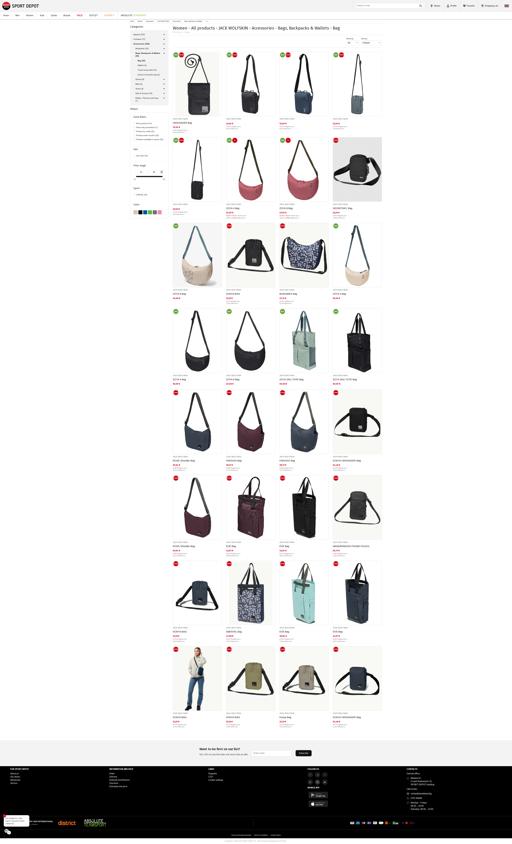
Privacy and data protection (241, 835)
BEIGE (135, 212)
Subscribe (303, 753)
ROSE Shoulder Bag (184, 460)
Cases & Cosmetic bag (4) (149, 75)
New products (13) (144, 123)
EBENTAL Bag (234, 631)
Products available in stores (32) (149, 139)
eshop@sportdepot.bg (421, 793)
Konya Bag (285, 717)
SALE (80, 15)
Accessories (177, 21)
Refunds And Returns (119, 780)
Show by (353, 38)
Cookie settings (215, 780)
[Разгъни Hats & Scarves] (164, 93)
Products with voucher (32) (147, 135)
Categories (136, 26)
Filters (134, 109)
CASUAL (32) (141, 195)
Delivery (113, 777)
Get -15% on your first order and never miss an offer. (223, 751)
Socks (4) (139, 89)
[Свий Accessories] (164, 44)
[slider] (134, 176)
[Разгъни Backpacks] (164, 48)
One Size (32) (142, 156)
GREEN (150, 212)
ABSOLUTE (133, 15)
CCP (210, 777)
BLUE (145, 212)
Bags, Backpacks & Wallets (193, 21)
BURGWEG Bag (288, 294)
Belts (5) (139, 84)
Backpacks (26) (142, 48)
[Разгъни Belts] (164, 84)
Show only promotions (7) (147, 127)
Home (6, 15)
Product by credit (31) (145, 131)
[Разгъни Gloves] (164, 79)
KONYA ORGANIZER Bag (347, 460)
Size (135, 149)
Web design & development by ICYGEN (271, 841)
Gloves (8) (139, 79)
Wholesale (15, 780)
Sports (54, 15)
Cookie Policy (276, 835)
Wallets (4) (142, 65)
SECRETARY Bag (342, 208)
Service (13, 783)
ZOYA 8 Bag (286, 208)
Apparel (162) (139, 34)
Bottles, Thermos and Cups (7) (147, 99)
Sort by (364, 39)
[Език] (506, 6)
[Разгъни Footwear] (164, 39)
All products (150, 21)
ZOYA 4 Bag (232, 208)
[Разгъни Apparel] (164, 34)
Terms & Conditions (261, 835)
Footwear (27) (139, 39)
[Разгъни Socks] (164, 89)
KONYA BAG (233, 294)
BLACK (140, 212)
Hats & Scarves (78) (143, 93)
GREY (155, 212)
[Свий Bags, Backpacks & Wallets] (164, 53)
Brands (66, 15)
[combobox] (390, 5)
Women (29, 15)
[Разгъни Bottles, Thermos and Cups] (164, 98)
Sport (136, 188)
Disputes (212, 773)
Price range (139, 165)
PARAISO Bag (234, 460)
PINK (159, 212)
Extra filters (139, 116)
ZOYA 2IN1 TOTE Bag (291, 379)
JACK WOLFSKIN (163, 21)
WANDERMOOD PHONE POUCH (351, 546)
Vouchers (113, 783)
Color (136, 204)
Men (17, 15)
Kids (42, 15)
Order (112, 773)
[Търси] (421, 6)
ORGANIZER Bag (182, 123)
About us (14, 773)
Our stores (15, 777)
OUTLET (93, 15)
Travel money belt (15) (147, 70)
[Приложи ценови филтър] (161, 172)
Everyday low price (118, 786)
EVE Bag (231, 546)
